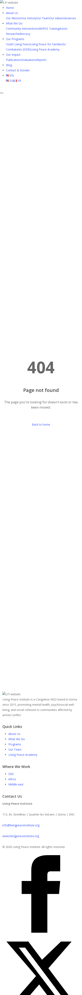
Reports (41, 60)
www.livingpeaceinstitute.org (20, 836)
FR (19, 81)
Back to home (41, 424)
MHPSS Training (49, 28)
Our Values (56, 18)
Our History (28, 18)
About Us (12, 13)
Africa (12, 779)
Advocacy (24, 34)
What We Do (14, 23)
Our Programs (15, 39)
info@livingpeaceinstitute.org (20, 825)
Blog (9, 65)
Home (10, 8)
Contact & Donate (18, 70)
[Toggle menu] (1, 93)
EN (11, 75)
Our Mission (13, 18)
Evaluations (28, 60)
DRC (11, 774)
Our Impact (13, 55)
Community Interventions (22, 28)
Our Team (42, 18)
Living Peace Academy (45, 49)
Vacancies (69, 18)
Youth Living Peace (18, 44)
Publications (13, 60)
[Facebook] (40, 931)
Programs (14, 744)
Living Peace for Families (46, 44)
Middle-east (15, 784)
